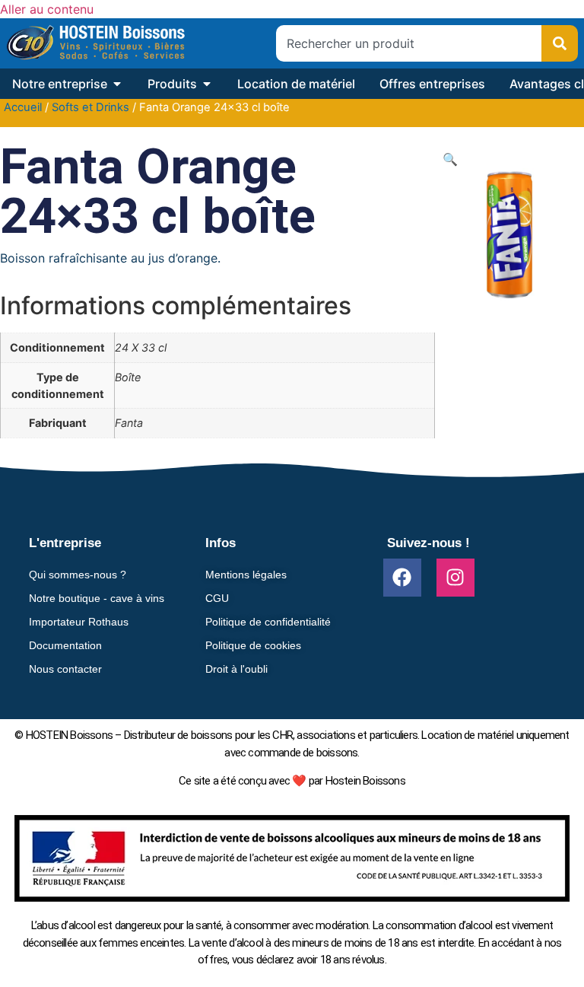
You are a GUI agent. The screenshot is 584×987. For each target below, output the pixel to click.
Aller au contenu (47, 9)
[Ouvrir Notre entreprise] (117, 84)
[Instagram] (455, 578)
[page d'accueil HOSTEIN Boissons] (95, 43)
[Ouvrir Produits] (207, 84)
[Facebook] (402, 578)
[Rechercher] (559, 43)
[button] (450, 159)
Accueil (23, 107)
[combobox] (408, 43)
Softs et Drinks (90, 107)
